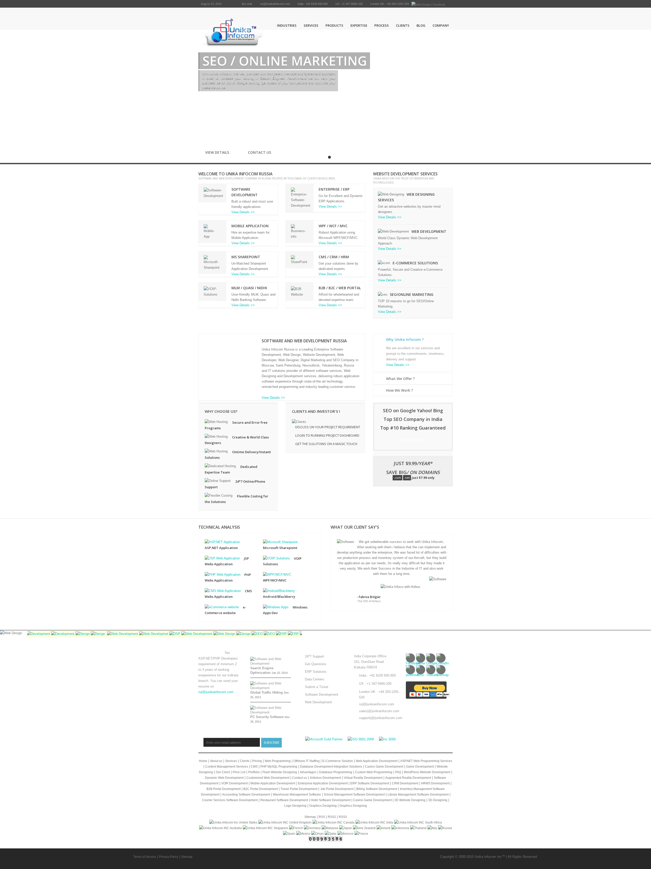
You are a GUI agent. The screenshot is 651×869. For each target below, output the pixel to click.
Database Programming (335, 772)
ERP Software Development (369, 783)
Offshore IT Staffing (306, 761)
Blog (421, 25)
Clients (402, 25)
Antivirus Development (325, 778)
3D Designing (437, 800)
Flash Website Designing (279, 772)
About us (216, 761)
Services (311, 25)
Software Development (321, 694)
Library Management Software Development (418, 794)
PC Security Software (267, 717)
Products (334, 25)
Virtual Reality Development (363, 778)
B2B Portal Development (223, 789)
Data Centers (314, 679)
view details (218, 152)
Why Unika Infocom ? (405, 339)
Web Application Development (376, 761)
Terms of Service (144, 857)
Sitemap (310, 817)
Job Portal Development (336, 789)
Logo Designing (295, 805)
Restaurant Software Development (284, 800)
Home (203, 761)
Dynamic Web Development (224, 778)
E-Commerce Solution (337, 761)
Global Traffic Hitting (266, 692)
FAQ (398, 772)
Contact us (259, 152)
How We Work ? (399, 390)
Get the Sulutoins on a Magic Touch (326, 443)
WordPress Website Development (427, 772)
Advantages (308, 772)
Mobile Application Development (272, 783)
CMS (254, 766)
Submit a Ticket (316, 687)
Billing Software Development (376, 789)
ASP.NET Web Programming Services (426, 761)
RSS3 (343, 817)
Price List (239, 772)
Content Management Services (226, 766)
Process (381, 25)
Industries (287, 25)
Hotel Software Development (330, 800)
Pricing (257, 761)
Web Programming (278, 761)
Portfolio (254, 772)
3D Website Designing (409, 800)
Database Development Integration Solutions (331, 766)
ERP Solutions (316, 672)
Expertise (358, 25)
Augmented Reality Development (408, 778)
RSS (322, 817)
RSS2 (332, 817)
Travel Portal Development (298, 789)
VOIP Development (234, 783)
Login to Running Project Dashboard (327, 435)
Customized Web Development (267, 778)
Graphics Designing (323, 805)
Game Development (420, 766)
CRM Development (405, 783)
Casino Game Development (384, 766)
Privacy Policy (168, 857)
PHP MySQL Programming (278, 766)
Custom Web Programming (373, 772)
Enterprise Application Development (323, 783)
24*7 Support (314, 656)
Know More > (414, 439)
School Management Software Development (354, 794)
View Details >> (243, 212)
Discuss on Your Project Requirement (327, 427)
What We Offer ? (400, 378)
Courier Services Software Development (230, 800)
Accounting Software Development (246, 794)
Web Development (318, 702)
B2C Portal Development (260, 789)
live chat (247, 3)
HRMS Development (435, 783)
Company (441, 25)
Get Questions (315, 664)
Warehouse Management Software (297, 794)
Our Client (223, 772)
